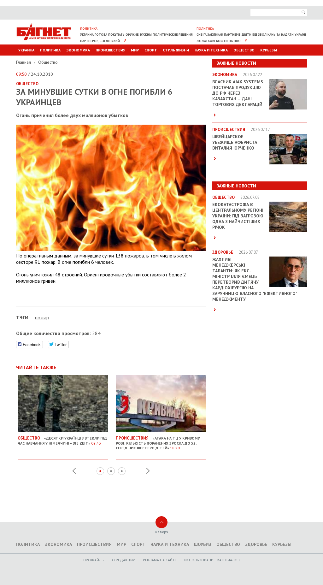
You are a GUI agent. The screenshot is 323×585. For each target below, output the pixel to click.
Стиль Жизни (176, 50)
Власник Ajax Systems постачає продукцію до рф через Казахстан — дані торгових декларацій (237, 93)
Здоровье (256, 544)
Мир (135, 50)
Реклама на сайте (160, 560)
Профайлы (93, 560)
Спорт (150, 50)
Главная (24, 62)
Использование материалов (212, 560)
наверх (161, 531)
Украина (26, 50)
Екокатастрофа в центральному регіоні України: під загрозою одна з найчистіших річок (237, 216)
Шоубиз (202, 544)
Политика (50, 50)
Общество (244, 50)
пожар (42, 317)
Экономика (78, 50)
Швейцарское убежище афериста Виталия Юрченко (234, 142)
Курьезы (268, 50)
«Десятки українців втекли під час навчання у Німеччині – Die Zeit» (62, 440)
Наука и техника (211, 50)
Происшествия (110, 50)
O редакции (123, 560)
